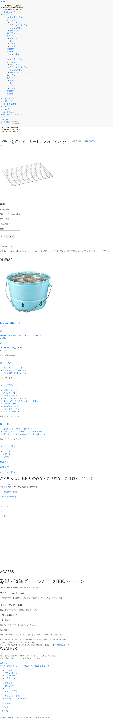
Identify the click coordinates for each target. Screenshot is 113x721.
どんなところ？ (9, 12)
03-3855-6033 (6, 484)
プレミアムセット (10, 395)
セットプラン (12, 20)
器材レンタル (6, 362)
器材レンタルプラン (15, 17)
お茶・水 (13, 38)
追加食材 (10, 51)
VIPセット (21, 401)
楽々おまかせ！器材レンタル (14, 370)
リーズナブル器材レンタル (13, 368)
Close (2, 1)
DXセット (14, 398)
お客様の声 (7, 101)
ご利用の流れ (8, 98)
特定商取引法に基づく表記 (15, 698)
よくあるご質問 (9, 104)
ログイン (5, 711)
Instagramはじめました (12, 114)
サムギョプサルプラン (19, 25)
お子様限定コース (10, 403)
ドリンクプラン (7, 446)
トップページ (10, 670)
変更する (92, 141)
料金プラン (7, 14)
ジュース (13, 43)
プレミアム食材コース (23, 431)
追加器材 (10, 49)
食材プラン (11, 33)
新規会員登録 (7, 703)
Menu (2, 136)
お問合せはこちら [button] (7, 663)
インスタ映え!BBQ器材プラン (15, 373)
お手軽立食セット (10, 390)
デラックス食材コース (24, 434)
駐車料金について (63, 645)
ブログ (6, 109)
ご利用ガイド (8, 106)
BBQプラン (14, 22)
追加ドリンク (12, 36)
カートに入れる (9, 236)
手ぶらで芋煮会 (16, 28)
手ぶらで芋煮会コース (12, 411)
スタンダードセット (11, 393)
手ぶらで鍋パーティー (19, 30)
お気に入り (6, 707)
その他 (12, 46)
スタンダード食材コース (18, 429)
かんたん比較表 (13, 54)
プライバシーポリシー (14, 696)
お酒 (11, 41)
